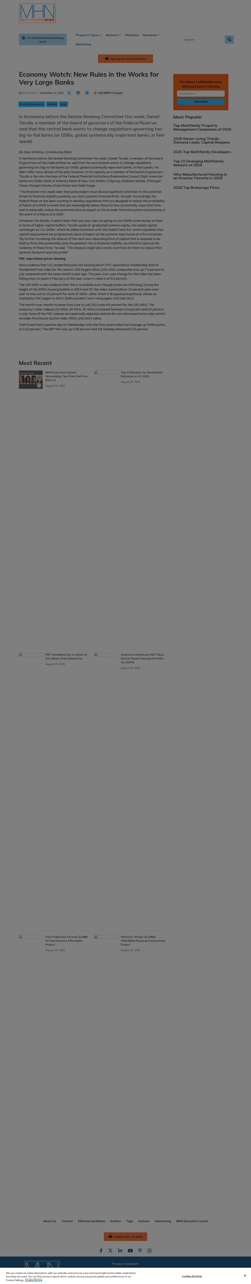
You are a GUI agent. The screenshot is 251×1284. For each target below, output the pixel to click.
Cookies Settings (192, 1275)
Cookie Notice (33, 1280)
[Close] (245, 1276)
